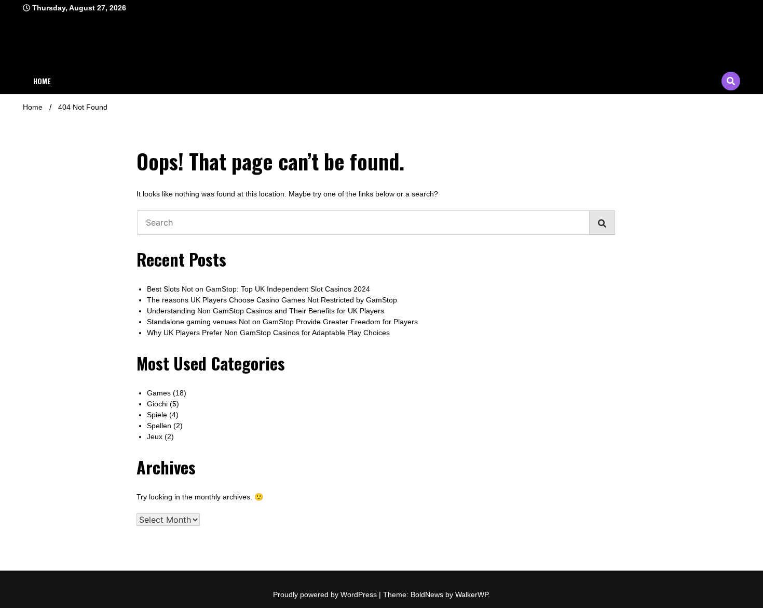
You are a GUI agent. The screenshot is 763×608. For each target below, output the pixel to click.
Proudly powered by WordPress (326, 594)
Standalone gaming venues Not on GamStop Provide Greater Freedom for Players (282, 322)
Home (42, 80)
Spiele (157, 415)
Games (159, 393)
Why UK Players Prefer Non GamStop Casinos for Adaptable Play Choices (268, 332)
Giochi (157, 404)
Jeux (154, 436)
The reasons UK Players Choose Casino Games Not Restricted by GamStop (272, 300)
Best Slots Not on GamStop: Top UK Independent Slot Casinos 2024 (258, 289)
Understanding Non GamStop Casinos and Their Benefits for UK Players (265, 311)
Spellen (159, 425)
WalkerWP (471, 594)
